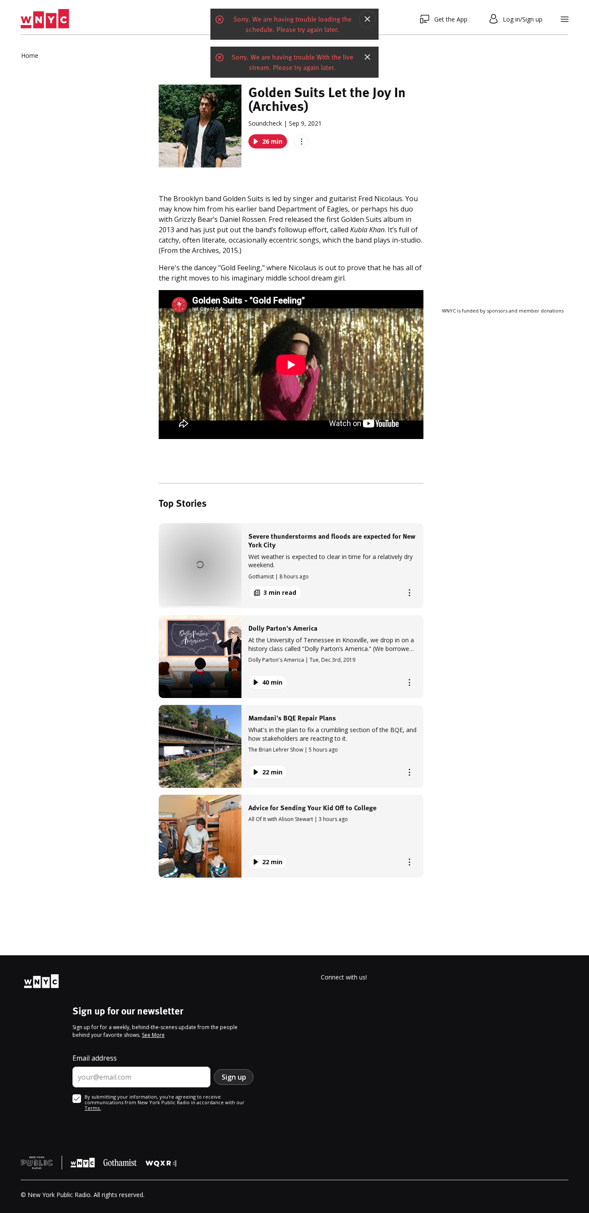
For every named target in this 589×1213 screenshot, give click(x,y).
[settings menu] (565, 19)
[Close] (367, 19)
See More (153, 1035)
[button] (291, 565)
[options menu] (301, 141)
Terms (93, 1108)
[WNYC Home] (45, 19)
